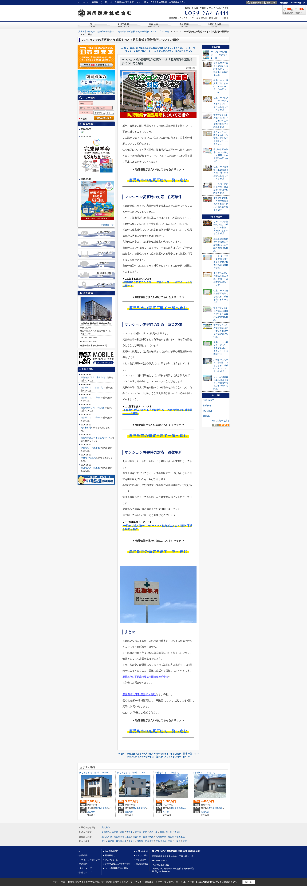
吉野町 (105, 808)
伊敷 (145, 832)
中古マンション (112, 860)
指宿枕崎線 (148, 837)
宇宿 (170, 841)
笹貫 (185, 841)
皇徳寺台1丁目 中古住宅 (93, 377)
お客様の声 (141, 860)
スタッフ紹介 (142, 855)
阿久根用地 (86, 427)
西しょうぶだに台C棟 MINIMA (94, 772)
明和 (162, 832)
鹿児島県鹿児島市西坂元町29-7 (95, 437)
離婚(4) (206, 416)
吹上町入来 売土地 (90, 467)
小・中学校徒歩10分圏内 (116, 868)
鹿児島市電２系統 (122, 837)
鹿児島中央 (121, 841)
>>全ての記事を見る (219, 420)
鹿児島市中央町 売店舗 (92, 407)
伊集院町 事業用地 (90, 448)
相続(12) (207, 405)
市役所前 (149, 841)
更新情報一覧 (107, 225)
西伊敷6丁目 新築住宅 (92, 387)
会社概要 (83, 855)
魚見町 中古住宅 (88, 457)
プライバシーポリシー (89, 860)
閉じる (248, 882)
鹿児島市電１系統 (176, 837)
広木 (104, 841)
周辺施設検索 (142, 864)
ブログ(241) (208, 400)
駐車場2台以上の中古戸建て (118, 864)
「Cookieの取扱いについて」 (207, 882)
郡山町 (169, 832)
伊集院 (140, 841)
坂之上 (132, 841)
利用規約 (83, 864)
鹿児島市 (99, 808)
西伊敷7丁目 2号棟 (90, 417)
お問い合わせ (142, 851)
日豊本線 (137, 837)
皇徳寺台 (182, 808)
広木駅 (166, 812)
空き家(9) (207, 411)
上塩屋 (177, 841)
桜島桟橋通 (161, 841)
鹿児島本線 (107, 837)
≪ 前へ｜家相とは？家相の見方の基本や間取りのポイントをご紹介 (152, 48)
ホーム (82, 851)
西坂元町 (153, 832)
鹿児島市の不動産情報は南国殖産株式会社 (145, 676)
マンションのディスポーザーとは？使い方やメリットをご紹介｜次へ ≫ (159, 51)
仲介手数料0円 (111, 851)
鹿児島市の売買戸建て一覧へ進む (158, 180)
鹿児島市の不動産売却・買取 (139, 694)
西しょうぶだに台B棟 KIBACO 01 (133, 772)
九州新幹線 (161, 837)
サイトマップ (85, 868)
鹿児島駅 (91, 812)
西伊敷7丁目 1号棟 (90, 397)
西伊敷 (219, 808)
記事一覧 (191, 48)
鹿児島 (111, 841)
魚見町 (177, 832)
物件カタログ (85, 872)
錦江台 (138, 832)
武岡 (122, 832)
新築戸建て (110, 855)
